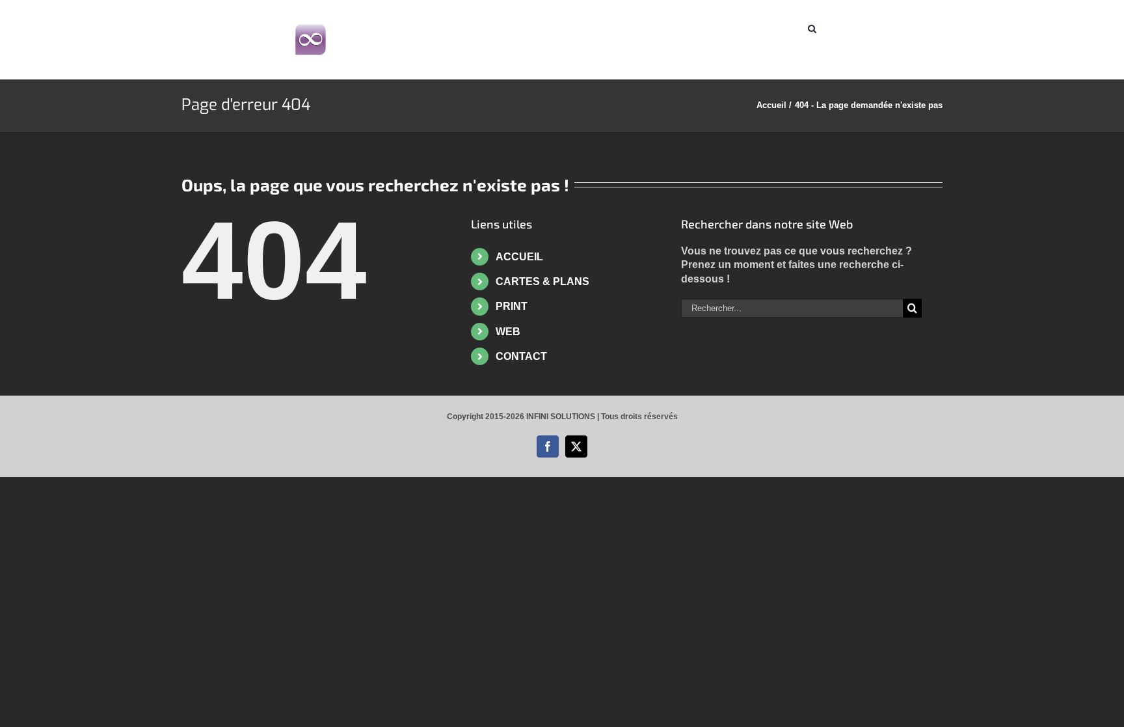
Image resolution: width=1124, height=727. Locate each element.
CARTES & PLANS (542, 281)
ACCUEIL (519, 256)
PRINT (512, 306)
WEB (508, 331)
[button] (812, 27)
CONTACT (521, 356)
